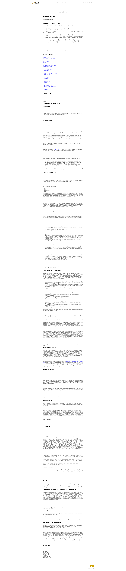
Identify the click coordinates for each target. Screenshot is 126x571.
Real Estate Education (51, 2)
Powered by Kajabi (91, 568)
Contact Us (84, 2)
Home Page (43, 2)
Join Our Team (90, 2)
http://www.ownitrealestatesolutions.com (56, 28)
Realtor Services (60, 2)
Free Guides (78, 2)
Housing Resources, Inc (70, 2)
